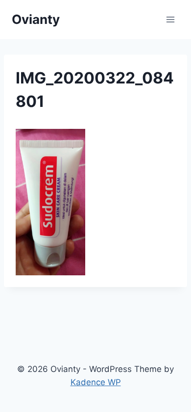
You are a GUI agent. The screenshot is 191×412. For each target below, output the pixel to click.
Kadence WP (96, 382)
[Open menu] (170, 19)
